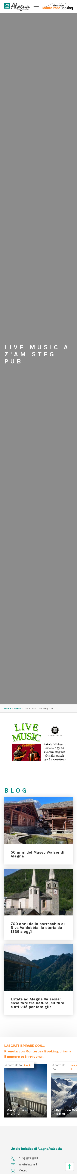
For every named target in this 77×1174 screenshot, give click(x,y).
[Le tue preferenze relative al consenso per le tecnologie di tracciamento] (69, 1166)
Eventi (17, 708)
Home (7, 708)
